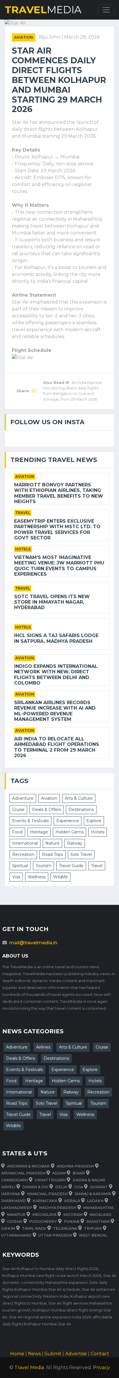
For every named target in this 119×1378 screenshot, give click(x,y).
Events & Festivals (30, 820)
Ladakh (95, 1201)
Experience (67, 820)
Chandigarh (14, 1180)
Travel (22, 513)
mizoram (73, 1214)
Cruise (18, 809)
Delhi (61, 1187)
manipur (16, 1214)
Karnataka (45, 1201)
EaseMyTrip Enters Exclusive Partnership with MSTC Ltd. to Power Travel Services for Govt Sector (57, 529)
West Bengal (93, 1235)
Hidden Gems (69, 832)
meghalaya (44, 1214)
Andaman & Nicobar (28, 1166)
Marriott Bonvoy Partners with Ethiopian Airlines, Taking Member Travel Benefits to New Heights (58, 493)
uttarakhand (16, 1235)
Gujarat (99, 1187)
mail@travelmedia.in (33, 942)
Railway (74, 843)
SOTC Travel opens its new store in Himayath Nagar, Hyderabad (52, 602)
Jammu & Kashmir (93, 1194)
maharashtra (98, 1207)
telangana (65, 1228)
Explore (93, 820)
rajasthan (97, 1221)
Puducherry (43, 1221)
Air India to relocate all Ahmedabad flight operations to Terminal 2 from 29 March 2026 (56, 747)
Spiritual (20, 865)
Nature (52, 843)
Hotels (23, 549)
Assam (59, 1173)
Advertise (76, 1353)
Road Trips (52, 854)
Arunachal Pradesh (23, 1173)
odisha (14, 1221)
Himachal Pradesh (47, 1194)
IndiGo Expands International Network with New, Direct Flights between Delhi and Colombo (56, 675)
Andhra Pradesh (75, 1166)
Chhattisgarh (50, 1180)
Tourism (43, 865)
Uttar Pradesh (55, 1235)
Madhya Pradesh (57, 1207)
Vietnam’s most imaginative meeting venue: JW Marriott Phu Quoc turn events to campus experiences (59, 566)
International (25, 843)
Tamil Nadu (34, 1228)
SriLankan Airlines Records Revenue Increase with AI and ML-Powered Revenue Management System (55, 711)
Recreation (23, 854)
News (34, 1353)
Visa (16, 877)
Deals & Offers (46, 809)
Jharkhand (13, 1201)
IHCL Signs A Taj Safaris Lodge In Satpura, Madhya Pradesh (56, 638)
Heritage (39, 832)
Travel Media (29, 1367)
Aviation (23, 37)
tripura (93, 1228)
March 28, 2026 (82, 37)
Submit (53, 1353)
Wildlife (60, 877)
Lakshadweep (16, 1207)
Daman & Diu (35, 1187)
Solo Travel (81, 854)
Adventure (23, 798)
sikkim (8, 1228)
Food (17, 832)
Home (17, 1353)
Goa (78, 1187)
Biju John (50, 37)
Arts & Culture (79, 798)
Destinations (81, 809)
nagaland (100, 1214)
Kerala (72, 1201)
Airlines (43, 1047)
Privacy (101, 1367)
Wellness (37, 877)
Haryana (10, 1194)
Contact (100, 1353)
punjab (71, 1221)
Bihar (78, 1173)
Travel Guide (71, 865)
